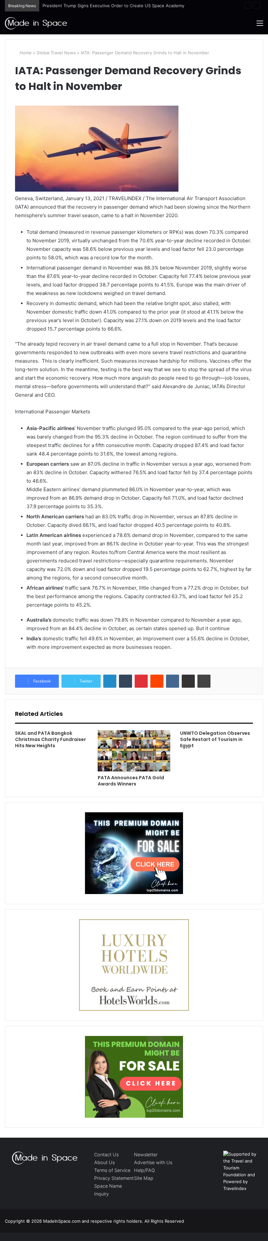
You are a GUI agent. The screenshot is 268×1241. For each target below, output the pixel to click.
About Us (104, 1162)
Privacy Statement (114, 1178)
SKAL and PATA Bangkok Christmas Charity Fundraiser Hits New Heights (50, 739)
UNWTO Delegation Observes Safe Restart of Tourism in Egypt (215, 739)
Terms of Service (112, 1170)
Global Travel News (56, 52)
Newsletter (146, 1154)
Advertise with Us (153, 1162)
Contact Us (106, 1154)
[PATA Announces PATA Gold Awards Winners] (134, 750)
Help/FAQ (144, 1170)
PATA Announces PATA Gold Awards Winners (131, 780)
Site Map (143, 1178)
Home (25, 52)
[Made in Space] (36, 23)
